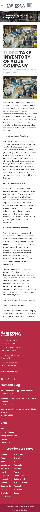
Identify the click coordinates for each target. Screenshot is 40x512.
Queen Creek (19, 475)
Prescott (4, 479)
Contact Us (5, 442)
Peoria (16, 472)
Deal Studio (24, 510)
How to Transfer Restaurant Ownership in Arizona (18, 410)
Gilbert (3, 461)
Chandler (17, 458)
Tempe (3, 458)
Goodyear (5, 468)
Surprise (4, 472)
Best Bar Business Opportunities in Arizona (19, 390)
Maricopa (18, 489)
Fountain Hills (6, 475)
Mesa (16, 461)
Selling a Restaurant (9, 432)
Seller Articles (24, 69)
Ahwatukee (5, 465)
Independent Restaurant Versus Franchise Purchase (18, 399)
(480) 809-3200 (12, 371)
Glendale (17, 468)
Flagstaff (17, 486)
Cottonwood (19, 479)
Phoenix (4, 454)
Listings (4, 439)
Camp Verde (6, 486)
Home (3, 428)
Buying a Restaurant (9, 435)
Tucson (17, 493)
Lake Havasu (6, 496)
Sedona (4, 482)
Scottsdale (18, 454)
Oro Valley (5, 493)
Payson (4, 489)
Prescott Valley (20, 482)
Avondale (18, 465)
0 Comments (17, 72)
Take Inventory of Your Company (23, 310)
